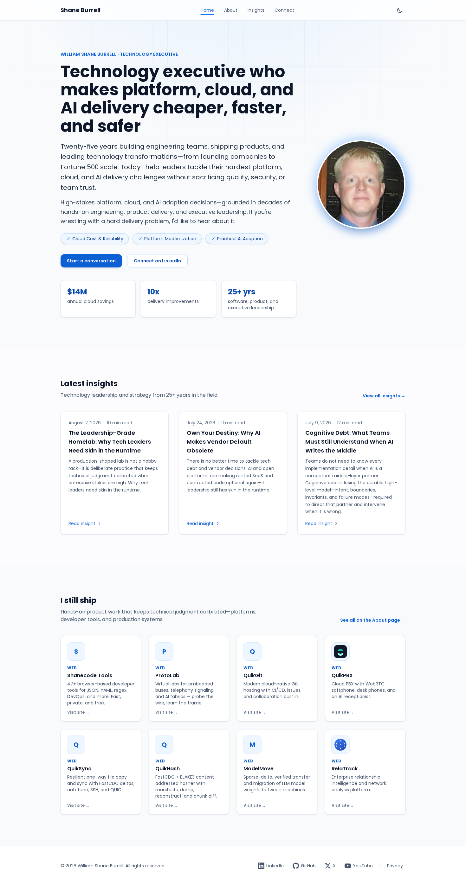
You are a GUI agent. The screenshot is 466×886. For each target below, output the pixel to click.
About (230, 10)
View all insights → (384, 396)
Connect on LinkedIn (157, 261)
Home (207, 10)
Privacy (395, 866)
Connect (284, 10)
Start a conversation (91, 261)
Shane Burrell (80, 10)
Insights (256, 10)
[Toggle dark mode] (399, 10)
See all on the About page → (372, 620)
